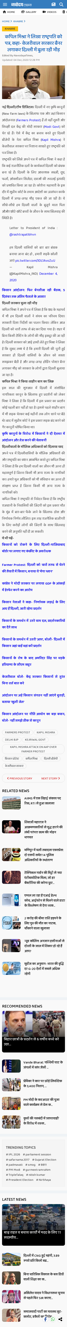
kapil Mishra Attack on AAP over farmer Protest (33, 749)
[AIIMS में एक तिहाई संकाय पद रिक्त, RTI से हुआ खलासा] (11, 802)
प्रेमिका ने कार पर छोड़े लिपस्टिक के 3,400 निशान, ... (42, 1084)
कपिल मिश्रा (31, 758)
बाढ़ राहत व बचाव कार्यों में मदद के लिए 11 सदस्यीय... (32, 1235)
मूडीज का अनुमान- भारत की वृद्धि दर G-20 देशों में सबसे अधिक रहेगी (44, 969)
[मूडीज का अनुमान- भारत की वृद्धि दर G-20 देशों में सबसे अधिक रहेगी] (11, 968)
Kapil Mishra (51, 139)
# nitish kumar (35, 1174)
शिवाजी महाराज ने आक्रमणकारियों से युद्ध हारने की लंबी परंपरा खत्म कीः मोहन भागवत (43, 830)
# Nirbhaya (43, 1179)
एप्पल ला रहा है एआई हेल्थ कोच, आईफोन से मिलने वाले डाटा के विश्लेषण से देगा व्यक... (44, 900)
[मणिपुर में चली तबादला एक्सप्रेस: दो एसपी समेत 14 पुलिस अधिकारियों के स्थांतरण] (11, 854)
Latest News (14, 1199)
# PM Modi (13, 1169)
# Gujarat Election (44, 1159)
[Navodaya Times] (21, 4)
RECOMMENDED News (22, 1006)
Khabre (18, 21)
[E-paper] (54, 5)
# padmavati (14, 1164)
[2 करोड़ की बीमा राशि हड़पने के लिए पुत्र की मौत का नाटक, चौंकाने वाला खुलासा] (11, 922)
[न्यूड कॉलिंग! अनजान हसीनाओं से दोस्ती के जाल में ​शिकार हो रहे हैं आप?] (11, 945)
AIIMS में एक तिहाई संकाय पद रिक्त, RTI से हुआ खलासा (42, 801)
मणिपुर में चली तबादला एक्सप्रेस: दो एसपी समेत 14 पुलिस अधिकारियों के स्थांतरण (44, 855)
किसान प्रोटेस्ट (12, 758)
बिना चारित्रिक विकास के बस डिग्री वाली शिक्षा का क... (43, 1277)
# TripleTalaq (14, 1174)
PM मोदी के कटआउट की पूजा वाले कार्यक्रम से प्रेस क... (41, 1102)
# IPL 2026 (13, 1154)
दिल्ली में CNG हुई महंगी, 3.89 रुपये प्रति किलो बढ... (41, 1258)
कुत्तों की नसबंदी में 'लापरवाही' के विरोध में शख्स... (41, 1121)
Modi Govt (51, 126)
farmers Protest (17, 732)
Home (11, 12)
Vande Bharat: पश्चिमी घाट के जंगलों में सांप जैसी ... (43, 1065)
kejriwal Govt (35, 739)
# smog (30, 1164)
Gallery (31, 12)
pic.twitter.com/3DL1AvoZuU (35, 260)
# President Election (19, 1179)
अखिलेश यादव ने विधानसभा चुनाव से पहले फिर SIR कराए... (44, 1295)
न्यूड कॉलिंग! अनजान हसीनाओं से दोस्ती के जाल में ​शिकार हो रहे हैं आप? (44, 946)
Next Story (49, 778)
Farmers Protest (28, 120)
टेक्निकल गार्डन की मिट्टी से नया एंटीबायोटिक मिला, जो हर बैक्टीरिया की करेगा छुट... (43, 878)
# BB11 (42, 1164)
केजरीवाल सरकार (14, 766)
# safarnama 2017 (17, 1159)
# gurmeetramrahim (36, 1169)
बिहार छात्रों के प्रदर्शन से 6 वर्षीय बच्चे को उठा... (31, 1042)
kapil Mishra (46, 732)
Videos (51, 12)
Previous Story (20, 778)
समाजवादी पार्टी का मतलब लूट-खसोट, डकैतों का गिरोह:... (42, 1314)
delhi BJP (11, 739)
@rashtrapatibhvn (22, 234)
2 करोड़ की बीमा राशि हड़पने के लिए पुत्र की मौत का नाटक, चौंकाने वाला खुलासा (42, 923)
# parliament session (37, 1154)
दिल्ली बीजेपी (51, 758)
